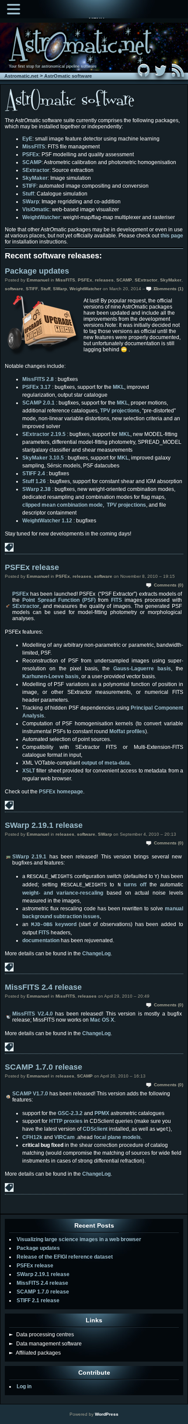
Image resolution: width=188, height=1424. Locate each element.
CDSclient (95, 1129)
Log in (24, 1386)
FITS (116, 600)
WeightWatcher (41, 217)
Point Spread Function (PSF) (59, 600)
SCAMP (32, 162)
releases (104, 280)
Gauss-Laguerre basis (142, 669)
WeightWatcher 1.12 (47, 521)
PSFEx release (32, 567)
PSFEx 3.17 (36, 387)
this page (171, 236)
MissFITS (33, 147)
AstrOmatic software (68, 76)
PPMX (101, 1113)
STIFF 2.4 (33, 473)
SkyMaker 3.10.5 (43, 458)
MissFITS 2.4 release (43, 987)
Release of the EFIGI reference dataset (65, 1257)
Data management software (45, 1344)
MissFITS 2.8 (38, 379)
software (14, 288)
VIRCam (64, 1137)
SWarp (30, 202)
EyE (27, 139)
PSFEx (30, 154)
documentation (40, 940)
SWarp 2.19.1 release (44, 825)
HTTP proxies (66, 1121)
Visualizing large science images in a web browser (79, 1239)
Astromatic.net (21, 76)
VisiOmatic (35, 209)
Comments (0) (168, 585)
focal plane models (117, 1137)
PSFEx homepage (61, 792)
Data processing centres (41, 1334)
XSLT (28, 771)
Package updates (37, 271)
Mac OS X (102, 1020)
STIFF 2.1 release (38, 1300)
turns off (135, 885)
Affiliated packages (35, 1353)
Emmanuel (38, 280)
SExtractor (35, 170)
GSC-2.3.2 (70, 1113)
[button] (15, 8)
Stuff (28, 194)
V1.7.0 (40, 1094)
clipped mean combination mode (62, 505)
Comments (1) (168, 288)
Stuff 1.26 (34, 481)
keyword (54, 924)
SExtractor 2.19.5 (44, 434)
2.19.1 (38, 857)
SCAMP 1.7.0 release (43, 1067)
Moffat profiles (127, 731)
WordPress (106, 1414)
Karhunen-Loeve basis (50, 676)
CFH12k (32, 1137)
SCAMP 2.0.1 (38, 403)
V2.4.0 (45, 1014)
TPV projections (119, 411)
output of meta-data (105, 763)
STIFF (29, 186)
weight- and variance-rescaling (62, 893)
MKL (118, 387)
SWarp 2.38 (36, 489)
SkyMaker (35, 178)
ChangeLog (96, 953)
